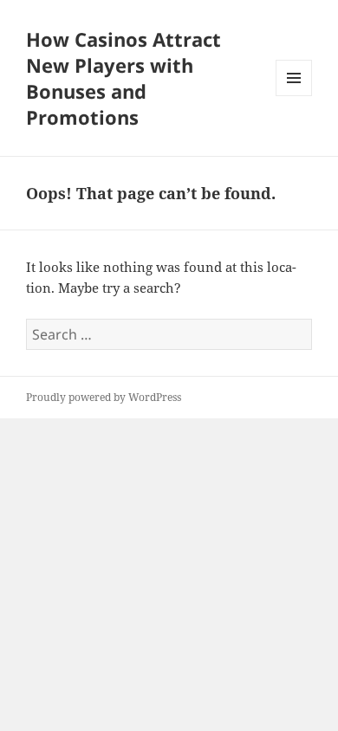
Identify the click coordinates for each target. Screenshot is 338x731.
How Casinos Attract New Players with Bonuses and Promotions (123, 78)
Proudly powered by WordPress (103, 397)
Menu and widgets (294, 95)
